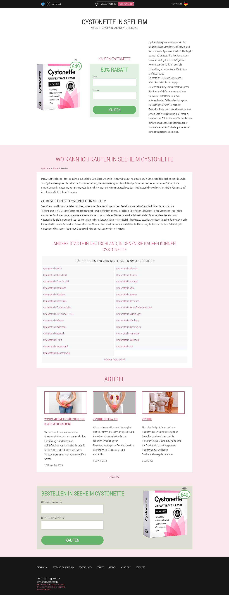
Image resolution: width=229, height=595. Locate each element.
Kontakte (140, 567)
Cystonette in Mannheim (127, 333)
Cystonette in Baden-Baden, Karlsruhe (134, 307)
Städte (100, 567)
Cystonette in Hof (124, 346)
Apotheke (126, 567)
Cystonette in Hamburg (54, 294)
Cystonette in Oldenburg (127, 339)
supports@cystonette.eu (47, 582)
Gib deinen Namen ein (51, 502)
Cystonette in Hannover (54, 287)
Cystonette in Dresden (126, 275)
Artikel (112, 567)
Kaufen (115, 109)
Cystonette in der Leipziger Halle (58, 313)
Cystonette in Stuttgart (127, 281)
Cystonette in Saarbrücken (128, 327)
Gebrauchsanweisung (63, 567)
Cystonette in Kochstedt (54, 301)
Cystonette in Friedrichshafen (57, 307)
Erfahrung (42, 567)
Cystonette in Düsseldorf (55, 275)
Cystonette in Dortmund (127, 301)
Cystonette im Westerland (55, 346)
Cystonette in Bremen (126, 294)
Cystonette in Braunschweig (56, 353)
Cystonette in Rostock (53, 333)
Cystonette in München (127, 268)
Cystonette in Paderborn (54, 327)
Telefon (96, 90)
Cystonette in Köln (125, 287)
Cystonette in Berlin (52, 268)
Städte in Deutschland (114, 359)
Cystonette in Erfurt (52, 339)
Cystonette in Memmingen (128, 313)
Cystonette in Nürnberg (127, 320)
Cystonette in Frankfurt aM (56, 281)
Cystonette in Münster (53, 320)
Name (95, 76)
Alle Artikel (114, 476)
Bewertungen (85, 567)
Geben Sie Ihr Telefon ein (52, 518)
